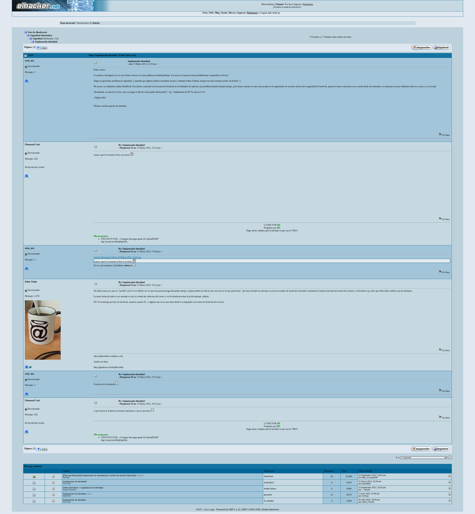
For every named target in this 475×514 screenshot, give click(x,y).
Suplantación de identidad (74, 494)
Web (211, 13)
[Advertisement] (161, 121)
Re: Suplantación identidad (132, 145)
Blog (217, 13)
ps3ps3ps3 (269, 482)
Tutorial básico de (88, 23)
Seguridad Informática (41, 35)
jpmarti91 (268, 495)
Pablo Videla (31, 281)
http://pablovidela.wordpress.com (108, 356)
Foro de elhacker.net (37, 32)
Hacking (66, 477)
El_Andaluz (269, 501)
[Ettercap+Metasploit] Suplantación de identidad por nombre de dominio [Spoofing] (99, 475)
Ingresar (297, 4)
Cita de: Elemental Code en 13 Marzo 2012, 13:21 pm (117, 257)
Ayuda (224, 13)
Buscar (232, 13)
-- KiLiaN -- (367, 490)
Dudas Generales (69, 490)
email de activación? (292, 7)
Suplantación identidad (46, 41)
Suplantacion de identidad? (75, 481)
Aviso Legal (209, 509)
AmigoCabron (270, 488)
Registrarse (252, 13)
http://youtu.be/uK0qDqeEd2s (114, 241)
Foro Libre (67, 484)
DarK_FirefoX (368, 502)
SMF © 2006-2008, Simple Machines (260, 509)
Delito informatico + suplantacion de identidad (83, 488)
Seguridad (37, 38)
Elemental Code (32, 144)
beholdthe (366, 483)
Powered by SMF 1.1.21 (228, 509)
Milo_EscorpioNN (370, 477)
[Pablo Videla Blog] (30, 368)
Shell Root (268, 476)
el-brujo (365, 496)
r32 (56, 38)
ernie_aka (29, 60)
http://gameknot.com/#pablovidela (108, 367)
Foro (205, 13)
